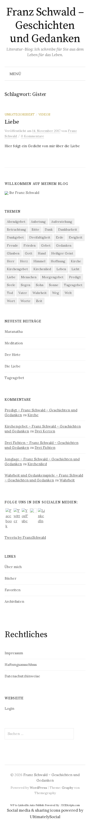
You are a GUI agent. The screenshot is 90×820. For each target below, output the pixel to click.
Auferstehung (61, 222)
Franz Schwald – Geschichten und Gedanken (45, 25)
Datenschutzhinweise (22, 676)
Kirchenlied (42, 269)
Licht (75, 269)
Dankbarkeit (67, 229)
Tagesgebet (73, 285)
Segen (25, 285)
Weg (55, 293)
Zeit (39, 301)
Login (9, 708)
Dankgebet (15, 237)
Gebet (46, 245)
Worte (25, 301)
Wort (11, 301)
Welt (68, 293)
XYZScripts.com (70, 805)
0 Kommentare (32, 136)
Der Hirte (13, 354)
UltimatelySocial (45, 816)
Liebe (12, 121)
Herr (11, 261)
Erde (59, 237)
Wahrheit (40, 293)
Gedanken (63, 245)
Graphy (67, 788)
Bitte (35, 229)
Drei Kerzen (45, 431)
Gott (28, 253)
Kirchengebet (17, 269)
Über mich (13, 567)
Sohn (39, 285)
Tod (10, 293)
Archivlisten (14, 601)
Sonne (53, 285)
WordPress (38, 788)
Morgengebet (52, 277)
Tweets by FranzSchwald (25, 537)
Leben (61, 269)
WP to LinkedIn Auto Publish (27, 805)
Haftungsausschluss (21, 664)
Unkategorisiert (20, 114)
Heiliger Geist (62, 253)
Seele (11, 285)
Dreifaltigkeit (39, 237)
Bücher (10, 578)
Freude (12, 245)
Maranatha (14, 331)
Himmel (39, 261)
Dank (49, 229)
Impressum (14, 653)
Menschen (28, 277)
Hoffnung (58, 261)
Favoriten (13, 590)
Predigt (75, 277)
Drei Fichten (45, 447)
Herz (24, 261)
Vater (22, 293)
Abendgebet (16, 222)
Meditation (14, 343)
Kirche (76, 261)
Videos (44, 114)
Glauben (13, 253)
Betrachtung (16, 229)
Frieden (30, 245)
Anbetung (38, 222)
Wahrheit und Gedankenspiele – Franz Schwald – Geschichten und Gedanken (44, 477)
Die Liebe (13, 366)
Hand (42, 253)
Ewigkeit (75, 237)
